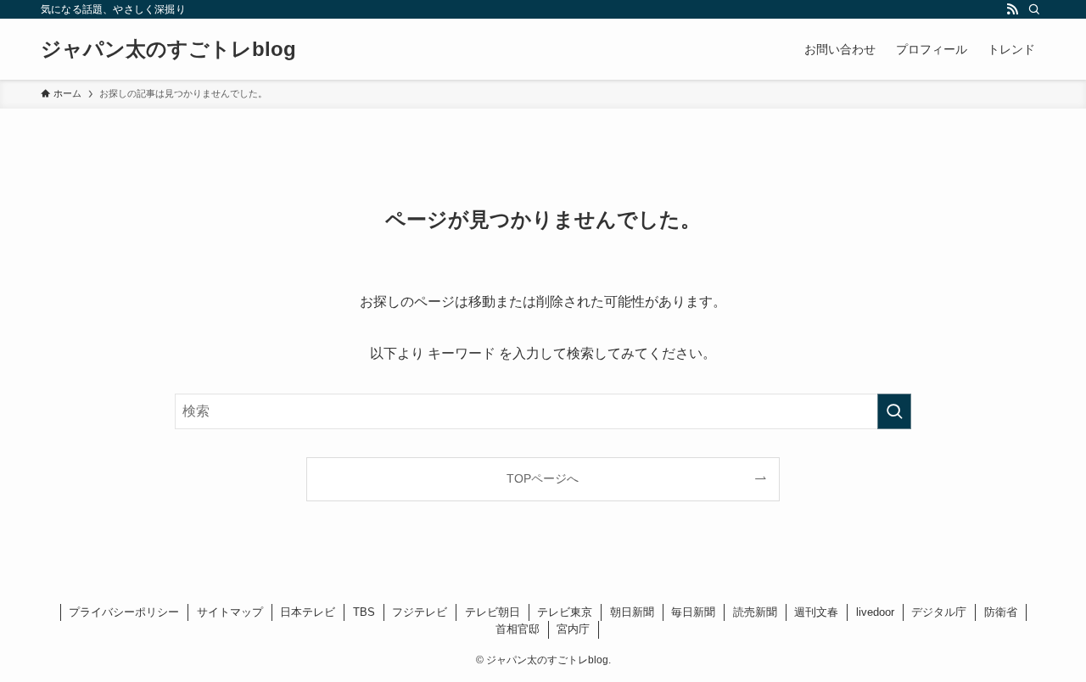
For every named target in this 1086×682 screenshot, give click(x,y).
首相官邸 (517, 629)
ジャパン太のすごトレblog (168, 49)
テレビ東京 (564, 612)
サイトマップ (230, 612)
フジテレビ (419, 612)
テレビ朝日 (492, 612)
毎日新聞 (693, 612)
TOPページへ (543, 478)
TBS (364, 612)
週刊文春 (816, 612)
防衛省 (1000, 612)
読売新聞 (755, 612)
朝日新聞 (632, 612)
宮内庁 (573, 629)
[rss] (1012, 9)
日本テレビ (307, 612)
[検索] (1034, 9)
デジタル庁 (938, 612)
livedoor (875, 612)
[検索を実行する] (894, 411)
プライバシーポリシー (124, 612)
